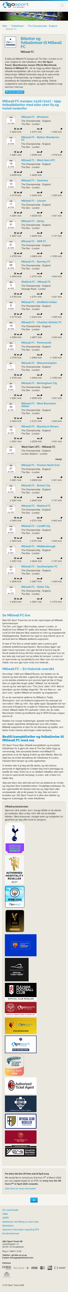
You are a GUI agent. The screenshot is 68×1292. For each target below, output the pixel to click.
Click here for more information (20, 1188)
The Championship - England (42, 25)
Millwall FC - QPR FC (33, 241)
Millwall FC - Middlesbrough (38, 546)
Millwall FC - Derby (33, 221)
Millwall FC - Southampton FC (39, 566)
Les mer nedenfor (15, 92)
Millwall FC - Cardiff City (35, 526)
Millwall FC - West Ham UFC (38, 160)
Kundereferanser (10, 1233)
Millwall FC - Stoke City (35, 586)
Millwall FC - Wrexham (35, 116)
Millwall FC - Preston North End (40, 465)
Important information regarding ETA (20, 1229)
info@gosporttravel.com (21, 1257)
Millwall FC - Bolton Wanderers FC (40, 139)
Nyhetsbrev (8, 1225)
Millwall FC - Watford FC (36, 505)
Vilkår (5, 1213)
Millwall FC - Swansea (35, 180)
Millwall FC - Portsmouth (36, 342)
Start (4, 25)
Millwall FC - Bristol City (35, 485)
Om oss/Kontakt (10, 1209)
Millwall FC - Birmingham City (39, 383)
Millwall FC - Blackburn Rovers (40, 426)
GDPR (5, 1217)
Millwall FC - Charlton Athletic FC (41, 322)
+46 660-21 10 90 (19, 1255)
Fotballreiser (17, 25)
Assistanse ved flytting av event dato (20, 1221)
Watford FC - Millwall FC (36, 281)
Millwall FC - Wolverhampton (39, 363)
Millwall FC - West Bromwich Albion (38, 405)
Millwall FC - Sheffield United (39, 302)
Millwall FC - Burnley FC (35, 261)
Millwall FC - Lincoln (33, 200)
